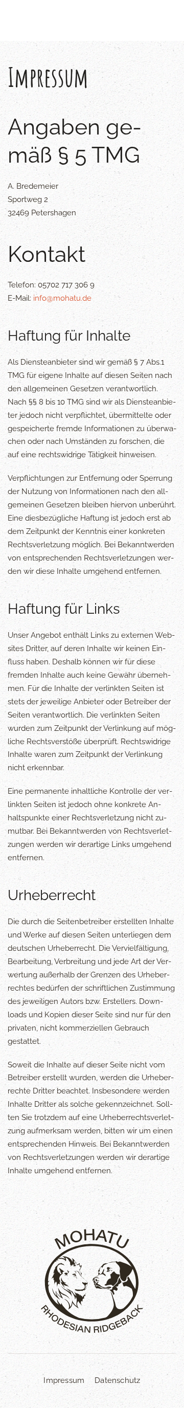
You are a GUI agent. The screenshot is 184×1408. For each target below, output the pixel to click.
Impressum (63, 1380)
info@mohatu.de (62, 298)
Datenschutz (117, 1380)
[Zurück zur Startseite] (92, 20)
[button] (25, 20)
